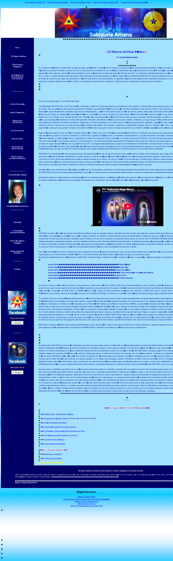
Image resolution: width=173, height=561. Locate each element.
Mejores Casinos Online (86, 497)
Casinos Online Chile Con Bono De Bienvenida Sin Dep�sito (86, 499)
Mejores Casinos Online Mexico (86, 502)
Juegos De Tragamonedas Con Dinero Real (86, 506)
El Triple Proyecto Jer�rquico (54, 439)
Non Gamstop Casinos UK (35, 2)
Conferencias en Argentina (53, 454)
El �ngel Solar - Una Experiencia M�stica (59, 414)
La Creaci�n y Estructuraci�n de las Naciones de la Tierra (64, 431)
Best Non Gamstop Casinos (81, 2)
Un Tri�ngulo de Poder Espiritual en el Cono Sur (60, 435)
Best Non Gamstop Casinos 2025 (106, 2)
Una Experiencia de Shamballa (54, 444)
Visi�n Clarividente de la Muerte (55, 423)
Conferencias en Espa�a (53, 458)
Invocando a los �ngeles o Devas (56, 418)
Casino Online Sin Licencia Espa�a (134, 2)
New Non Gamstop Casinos (57, 2)
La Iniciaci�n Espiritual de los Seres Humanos (60, 427)
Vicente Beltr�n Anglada (129, 57)
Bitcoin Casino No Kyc (86, 504)
